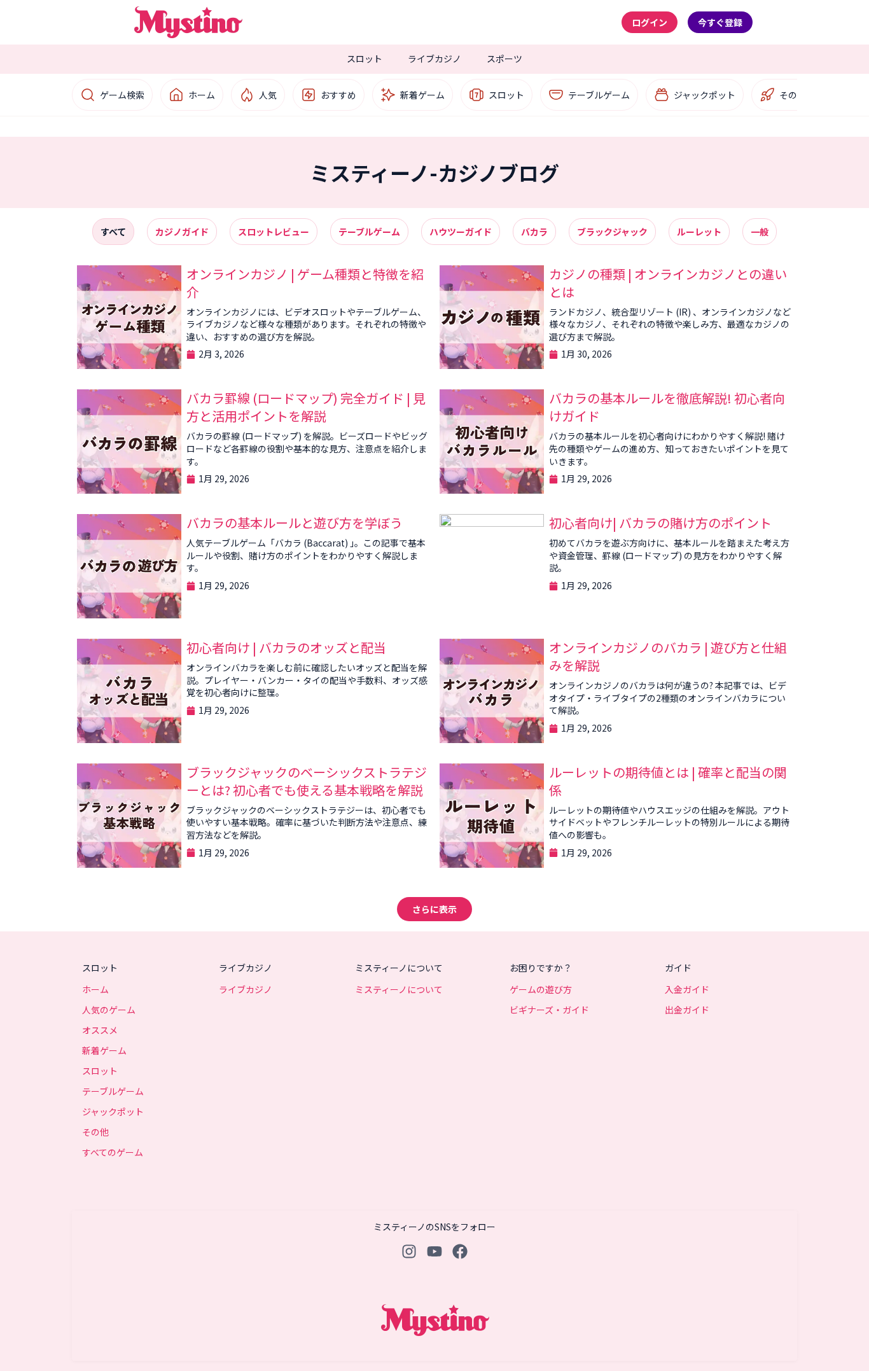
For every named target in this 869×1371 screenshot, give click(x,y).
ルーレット (699, 231)
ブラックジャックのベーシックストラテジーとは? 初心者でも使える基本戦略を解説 (306, 781)
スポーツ (504, 58)
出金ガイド (687, 1009)
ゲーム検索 (122, 94)
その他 (792, 94)
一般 (759, 231)
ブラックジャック (612, 231)
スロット (364, 58)
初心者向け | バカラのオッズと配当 (286, 647)
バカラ (534, 231)
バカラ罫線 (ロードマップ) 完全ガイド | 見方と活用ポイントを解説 (306, 407)
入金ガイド (687, 989)
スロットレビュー (273, 231)
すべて (113, 231)
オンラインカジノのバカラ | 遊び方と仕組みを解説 (668, 656)
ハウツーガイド (460, 231)
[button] (434, 909)
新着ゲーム (422, 94)
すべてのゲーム (112, 1152)
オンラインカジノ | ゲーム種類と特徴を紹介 (305, 283)
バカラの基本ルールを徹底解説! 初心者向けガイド (667, 407)
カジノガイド (182, 231)
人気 (268, 94)
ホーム (201, 94)
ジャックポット (704, 94)
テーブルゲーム (599, 94)
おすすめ (338, 94)
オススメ (100, 1030)
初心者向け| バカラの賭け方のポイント (660, 522)
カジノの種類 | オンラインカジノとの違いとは (668, 283)
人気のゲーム (109, 1009)
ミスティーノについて (399, 989)
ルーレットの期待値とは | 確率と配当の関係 (668, 781)
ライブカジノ (434, 58)
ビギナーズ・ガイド (549, 1009)
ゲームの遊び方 (541, 989)
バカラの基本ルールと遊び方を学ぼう (294, 522)
